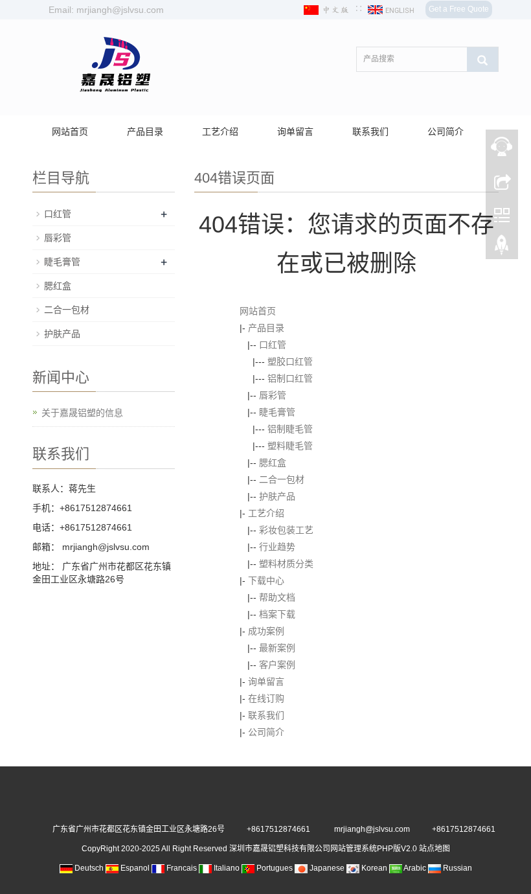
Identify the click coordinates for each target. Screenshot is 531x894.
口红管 (272, 344)
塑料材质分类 (286, 563)
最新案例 (277, 648)
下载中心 (266, 580)
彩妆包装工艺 (286, 530)
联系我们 (370, 131)
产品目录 (145, 131)
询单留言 (295, 131)
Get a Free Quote (459, 9)
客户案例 (277, 664)
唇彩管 (272, 395)
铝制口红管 (290, 378)
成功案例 (266, 631)
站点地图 (434, 848)
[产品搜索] (482, 59)
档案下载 (277, 614)
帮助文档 (277, 597)
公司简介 (445, 131)
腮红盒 (272, 462)
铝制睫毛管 (290, 429)
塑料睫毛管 (290, 446)
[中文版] (327, 10)
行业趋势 (277, 547)
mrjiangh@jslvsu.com (105, 547)
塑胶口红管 (290, 361)
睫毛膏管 (277, 412)
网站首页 (70, 131)
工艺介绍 (220, 131)
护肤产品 (277, 496)
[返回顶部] (502, 248)
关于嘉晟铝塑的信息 (82, 412)
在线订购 (266, 698)
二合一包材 (281, 479)
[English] (392, 10)
